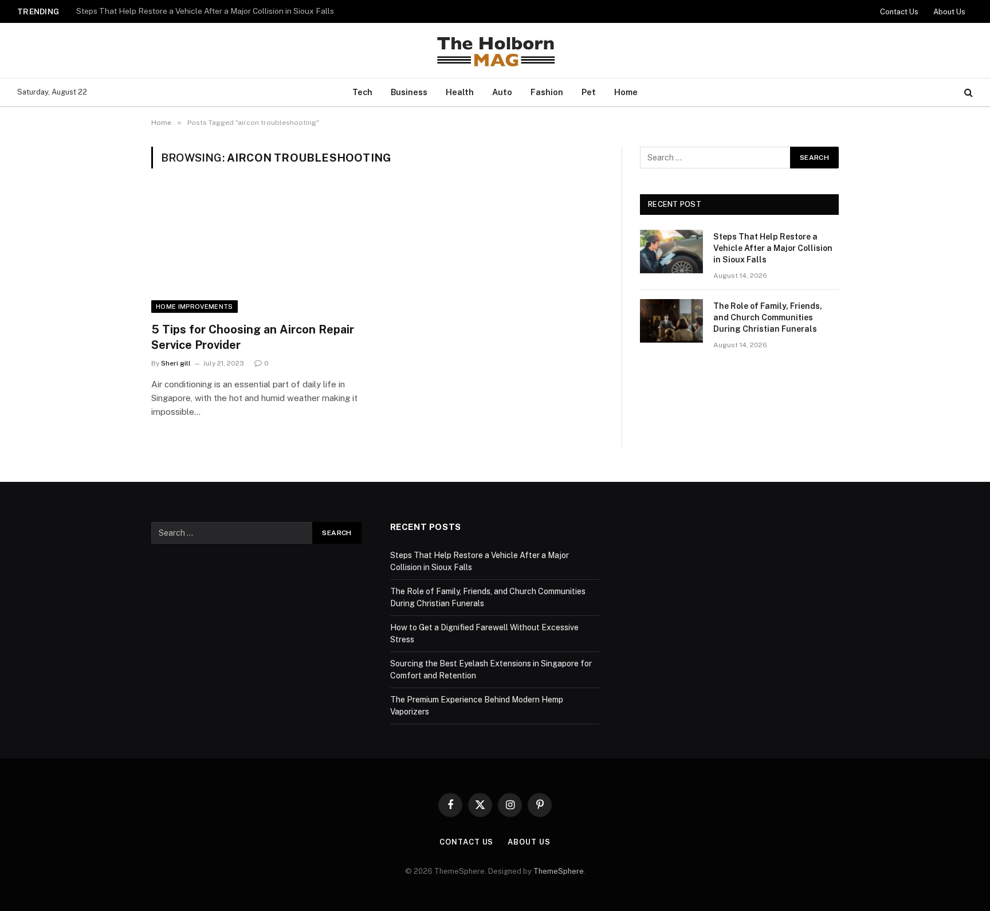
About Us (949, 11)
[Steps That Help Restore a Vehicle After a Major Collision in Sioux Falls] (671, 251)
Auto (502, 92)
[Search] (967, 92)
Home (626, 92)
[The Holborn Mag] (495, 50)
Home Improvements (194, 306)
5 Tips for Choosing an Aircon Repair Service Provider (252, 337)
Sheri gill (176, 363)
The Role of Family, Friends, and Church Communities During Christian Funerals (219, 10)
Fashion (547, 92)
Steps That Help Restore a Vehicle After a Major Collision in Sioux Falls (772, 248)
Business (409, 92)
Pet (589, 92)
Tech (362, 92)
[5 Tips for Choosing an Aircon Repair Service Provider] (259, 252)
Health (460, 92)
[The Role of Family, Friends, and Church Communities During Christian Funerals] (671, 321)
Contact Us (899, 11)
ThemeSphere (558, 871)
